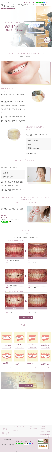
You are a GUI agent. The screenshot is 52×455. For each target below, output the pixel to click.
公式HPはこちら (45, 434)
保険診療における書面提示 (45, 432)
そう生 (3, 429)
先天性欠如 (7, 434)
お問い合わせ (43, 428)
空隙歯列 (7, 432)
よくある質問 (43, 426)
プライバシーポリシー (45, 429)
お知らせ (31, 426)
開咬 (7, 429)
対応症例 (37, 5)
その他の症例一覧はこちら (26, 317)
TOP (3, 426)
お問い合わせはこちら (26, 385)
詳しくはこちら (7, 347)
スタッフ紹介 (32, 5)
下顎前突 (3, 432)
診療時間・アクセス (43, 5)
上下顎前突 (3, 434)
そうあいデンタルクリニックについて (22, 5)
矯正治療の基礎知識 (33, 429)
